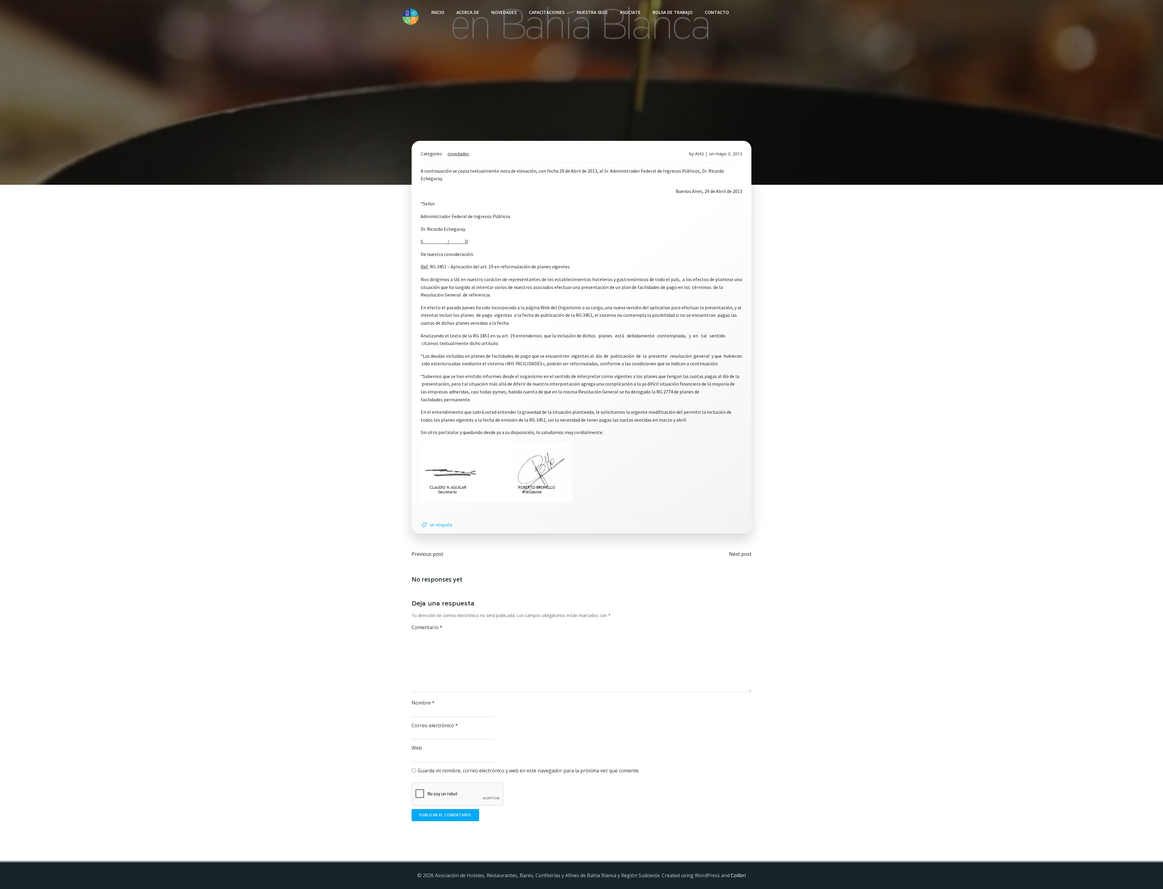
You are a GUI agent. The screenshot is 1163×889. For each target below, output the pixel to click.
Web (417, 748)
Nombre (423, 702)
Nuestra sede (592, 12)
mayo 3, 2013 (728, 154)
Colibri (738, 875)
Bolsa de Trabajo (673, 12)
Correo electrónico (435, 725)
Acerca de (467, 12)
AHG (699, 154)
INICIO (437, 12)
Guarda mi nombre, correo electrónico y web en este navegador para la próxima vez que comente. (528, 770)
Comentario (427, 627)
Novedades (504, 12)
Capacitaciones (547, 12)
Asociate (630, 12)
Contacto (717, 12)
